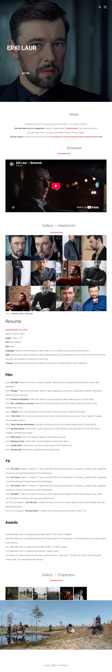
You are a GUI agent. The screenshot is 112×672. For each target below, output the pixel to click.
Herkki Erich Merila (17, 313)
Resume (13, 321)
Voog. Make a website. (56, 665)
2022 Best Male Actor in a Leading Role (29, 128)
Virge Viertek (29, 313)
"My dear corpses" (17, 137)
